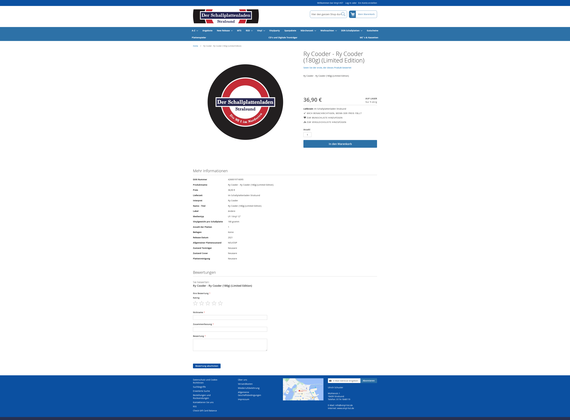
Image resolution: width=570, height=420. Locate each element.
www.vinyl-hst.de (345, 408)
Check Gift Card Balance (205, 410)
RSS (195, 406)
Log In (348, 2)
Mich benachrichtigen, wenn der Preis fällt (334, 113)
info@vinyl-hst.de (344, 405)
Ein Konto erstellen (367, 2)
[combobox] (328, 14)
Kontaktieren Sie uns (203, 402)
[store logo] (226, 16)
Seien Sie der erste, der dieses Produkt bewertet (327, 67)
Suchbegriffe (199, 386)
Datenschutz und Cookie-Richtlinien (205, 381)
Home (195, 46)
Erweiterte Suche (201, 391)
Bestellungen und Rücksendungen (202, 397)
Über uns (242, 379)
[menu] (285, 34)
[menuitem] (195, 30)
